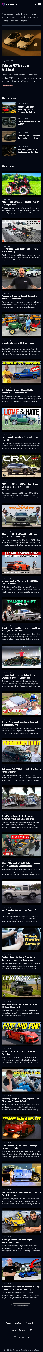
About (8, 1323)
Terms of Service (18, 1330)
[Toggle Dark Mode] (35, 4)
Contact (18, 1323)
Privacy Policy (31, 1323)
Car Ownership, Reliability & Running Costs (24, 1350)
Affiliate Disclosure (21, 1337)
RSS (30, 1330)
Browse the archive (21, 1306)
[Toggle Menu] (39, 4)
